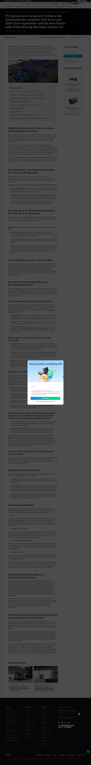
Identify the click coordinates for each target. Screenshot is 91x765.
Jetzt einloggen (51, 401)
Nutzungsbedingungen (37, 391)
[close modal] (61, 363)
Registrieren (45, 398)
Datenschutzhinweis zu (54, 391)
